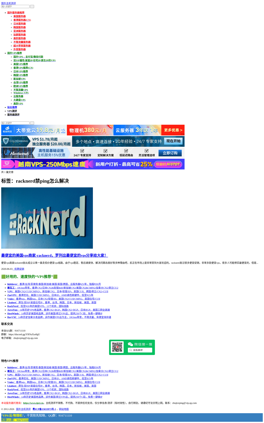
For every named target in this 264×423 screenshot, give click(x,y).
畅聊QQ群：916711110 (15, 420)
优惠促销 (18, 269)
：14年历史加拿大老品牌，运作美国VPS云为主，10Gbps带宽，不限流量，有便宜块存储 (59, 317)
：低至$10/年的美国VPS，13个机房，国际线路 (38, 306)
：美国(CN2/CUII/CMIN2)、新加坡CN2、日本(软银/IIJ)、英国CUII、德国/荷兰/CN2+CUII (57, 291)
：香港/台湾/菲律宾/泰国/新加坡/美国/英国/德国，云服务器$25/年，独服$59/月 (54, 284)
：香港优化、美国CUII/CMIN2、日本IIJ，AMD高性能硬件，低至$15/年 (50, 295)
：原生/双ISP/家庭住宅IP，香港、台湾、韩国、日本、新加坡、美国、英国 (51, 302)
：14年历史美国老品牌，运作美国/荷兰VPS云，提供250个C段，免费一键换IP (54, 313)
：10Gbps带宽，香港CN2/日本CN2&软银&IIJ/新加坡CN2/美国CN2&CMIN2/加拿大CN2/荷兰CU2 (62, 287)
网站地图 (64, 409)
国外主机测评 (8, 3)
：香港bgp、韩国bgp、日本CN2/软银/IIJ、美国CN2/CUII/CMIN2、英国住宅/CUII (53, 299)
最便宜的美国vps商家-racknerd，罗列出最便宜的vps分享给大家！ (54, 255)
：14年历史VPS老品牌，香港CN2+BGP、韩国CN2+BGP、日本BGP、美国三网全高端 (58, 310)
